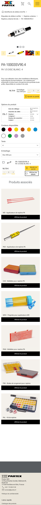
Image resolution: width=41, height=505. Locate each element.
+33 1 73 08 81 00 (10, 487)
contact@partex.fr (10, 490)
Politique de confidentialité (10, 494)
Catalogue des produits (9, 503)
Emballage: (21, 90)
